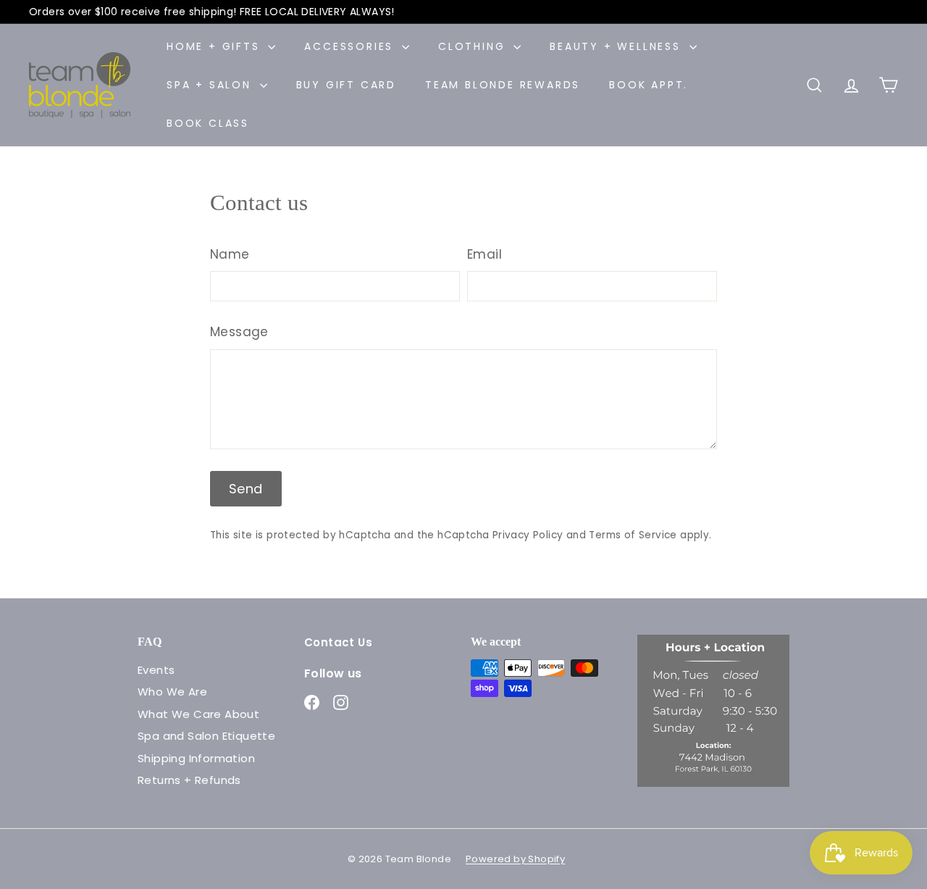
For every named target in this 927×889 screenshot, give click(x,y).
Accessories (351, 46)
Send (246, 489)
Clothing (474, 46)
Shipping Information (196, 758)
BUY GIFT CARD (346, 85)
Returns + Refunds (189, 780)
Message (239, 332)
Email (484, 254)
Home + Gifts (215, 46)
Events (156, 669)
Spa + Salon (211, 85)
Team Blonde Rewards (502, 85)
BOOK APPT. (648, 85)
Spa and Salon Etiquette (206, 735)
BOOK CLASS (208, 123)
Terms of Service (632, 535)
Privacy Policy (527, 535)
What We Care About (198, 714)
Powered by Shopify (515, 859)
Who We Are (172, 691)
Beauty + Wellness (617, 46)
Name (230, 254)
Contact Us (338, 642)
